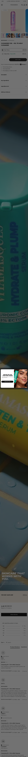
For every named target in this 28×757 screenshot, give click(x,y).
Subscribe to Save (7, 381)
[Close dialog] (26, 370)
